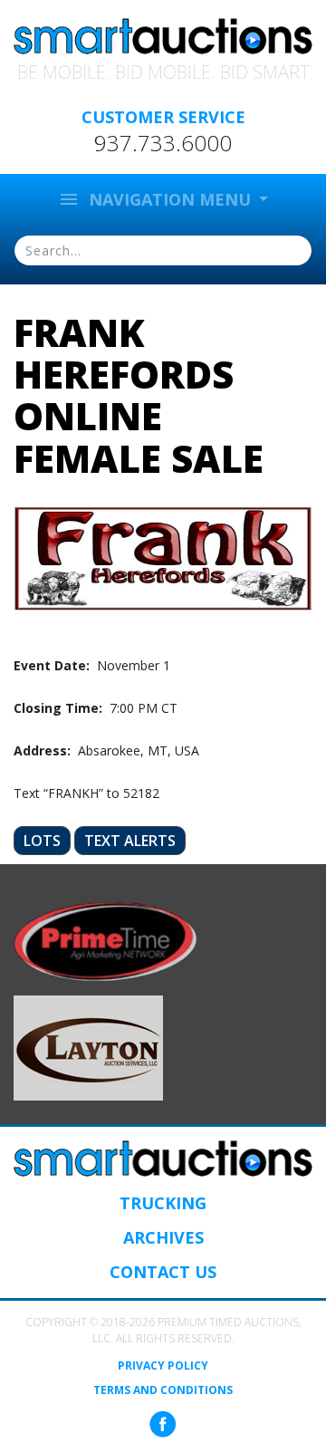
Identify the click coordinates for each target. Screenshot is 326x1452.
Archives (163, 1237)
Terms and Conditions (163, 1390)
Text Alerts (130, 841)
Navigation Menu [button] (156, 199)
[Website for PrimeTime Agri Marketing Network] (105, 940)
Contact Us (163, 1272)
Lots (42, 841)
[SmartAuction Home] (163, 1158)
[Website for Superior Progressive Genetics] (88, 1047)
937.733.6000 (163, 143)
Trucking (163, 1203)
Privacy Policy (163, 1366)
